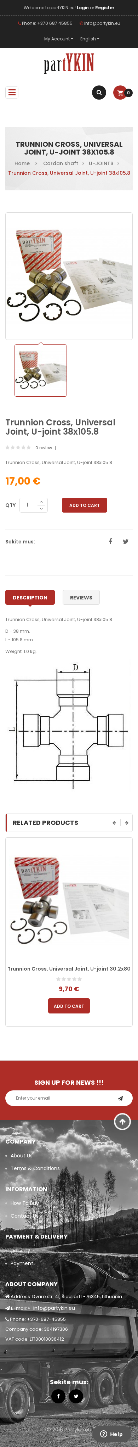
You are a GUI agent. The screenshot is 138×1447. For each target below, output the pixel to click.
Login (83, 8)
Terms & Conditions (35, 1168)
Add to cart (69, 1006)
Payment (22, 1263)
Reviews (81, 597)
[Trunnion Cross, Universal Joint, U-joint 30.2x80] (69, 901)
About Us (22, 1155)
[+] (41, 501)
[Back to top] (122, 1122)
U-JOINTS (101, 163)
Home (22, 163)
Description (30, 597)
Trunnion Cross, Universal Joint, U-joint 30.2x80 (69, 968)
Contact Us (25, 1215)
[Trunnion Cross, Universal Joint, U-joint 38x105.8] (41, 370)
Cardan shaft (60, 163)
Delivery (20, 1250)
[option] (41, 370)
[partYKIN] (69, 64)
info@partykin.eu (101, 23)
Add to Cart (84, 505)
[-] (41, 509)
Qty (10, 505)
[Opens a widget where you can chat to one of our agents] (111, 1434)
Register (104, 8)
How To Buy (25, 1203)
